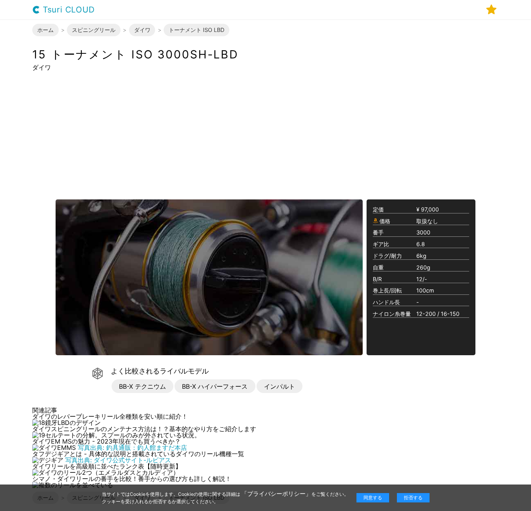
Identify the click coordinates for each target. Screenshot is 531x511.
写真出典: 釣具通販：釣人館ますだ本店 (132, 447)
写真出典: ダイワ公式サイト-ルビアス (118, 460)
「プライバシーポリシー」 (276, 493)
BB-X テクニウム (142, 386)
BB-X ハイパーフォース (215, 386)
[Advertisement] (265, 134)
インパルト (279, 386)
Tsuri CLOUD (67, 10)
